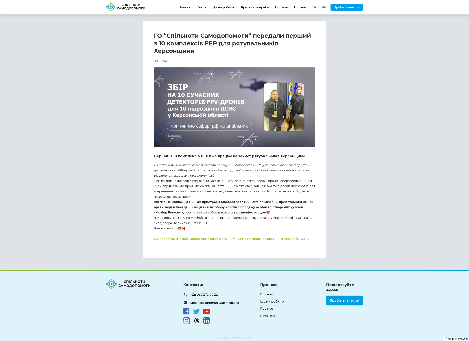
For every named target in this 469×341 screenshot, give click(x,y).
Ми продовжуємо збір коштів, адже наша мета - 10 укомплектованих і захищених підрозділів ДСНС (231, 239)
